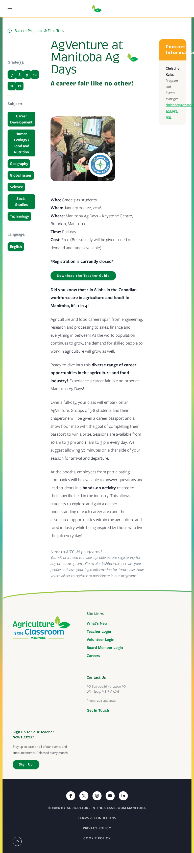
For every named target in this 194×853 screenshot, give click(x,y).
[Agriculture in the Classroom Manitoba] (41, 627)
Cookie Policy (96, 838)
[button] (12, 8)
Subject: (15, 103)
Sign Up (26, 764)
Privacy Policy (97, 828)
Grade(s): (16, 62)
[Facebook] (70, 795)
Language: (16, 234)
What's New (97, 623)
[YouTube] (110, 795)
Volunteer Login (100, 639)
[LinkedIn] (123, 795)
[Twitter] (83, 795)
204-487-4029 (106, 700)
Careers (93, 655)
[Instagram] (97, 795)
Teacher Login (99, 631)
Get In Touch (98, 710)
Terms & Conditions (97, 818)
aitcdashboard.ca (108, 563)
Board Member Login (105, 647)
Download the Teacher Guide (83, 275)
